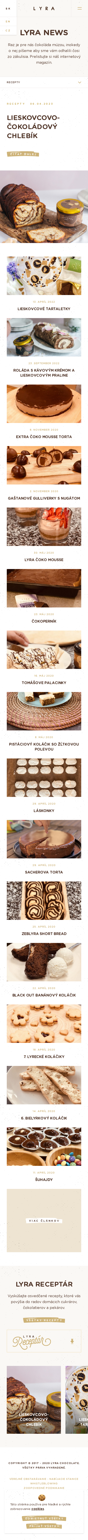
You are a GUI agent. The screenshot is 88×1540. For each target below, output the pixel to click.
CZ (8, 30)
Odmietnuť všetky (44, 1518)
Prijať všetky (45, 1526)
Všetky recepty (44, 1320)
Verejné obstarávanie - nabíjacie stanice (44, 1479)
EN (8, 21)
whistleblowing (44, 1483)
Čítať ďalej (23, 154)
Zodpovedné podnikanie (44, 1488)
